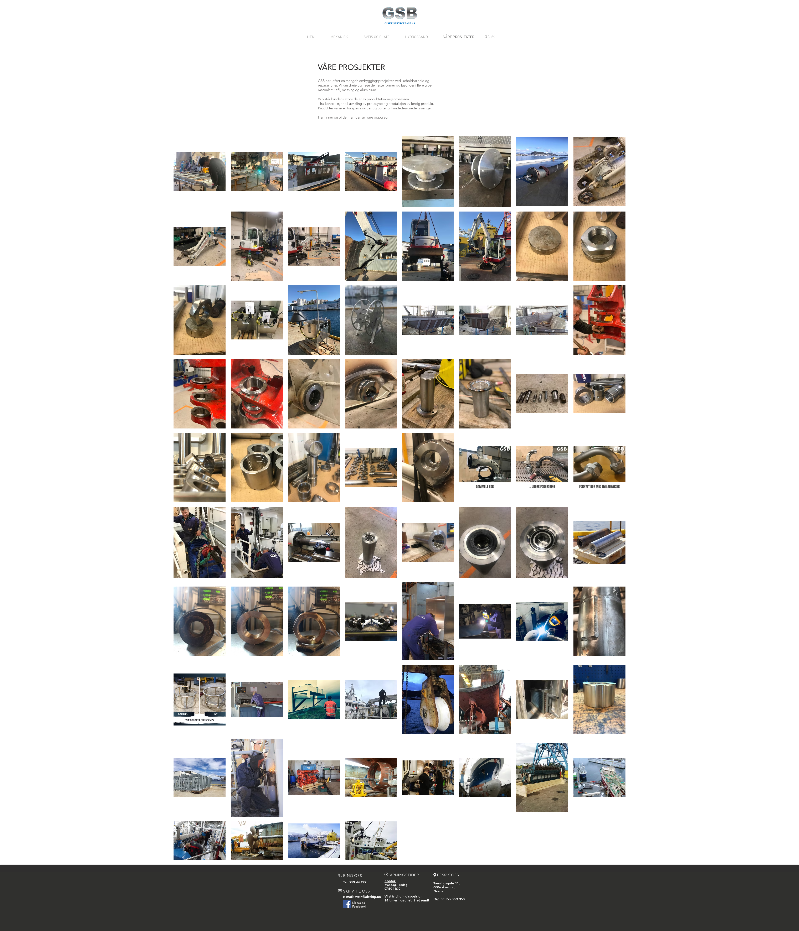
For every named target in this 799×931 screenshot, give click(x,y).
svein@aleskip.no (368, 897)
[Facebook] (347, 904)
